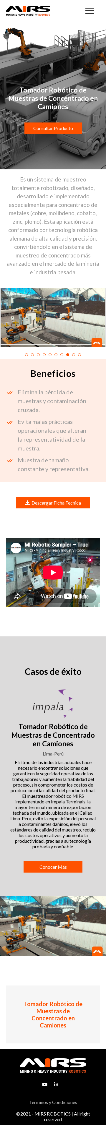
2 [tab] (32, 354)
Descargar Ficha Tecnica (56, 502)
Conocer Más (53, 867)
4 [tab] (44, 354)
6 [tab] (55, 354)
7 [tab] (61, 354)
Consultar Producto (53, 128)
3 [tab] (38, 354)
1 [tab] (26, 354)
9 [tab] (73, 354)
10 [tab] (79, 354)
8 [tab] (67, 354)
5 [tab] (50, 354)
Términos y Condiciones (53, 1102)
